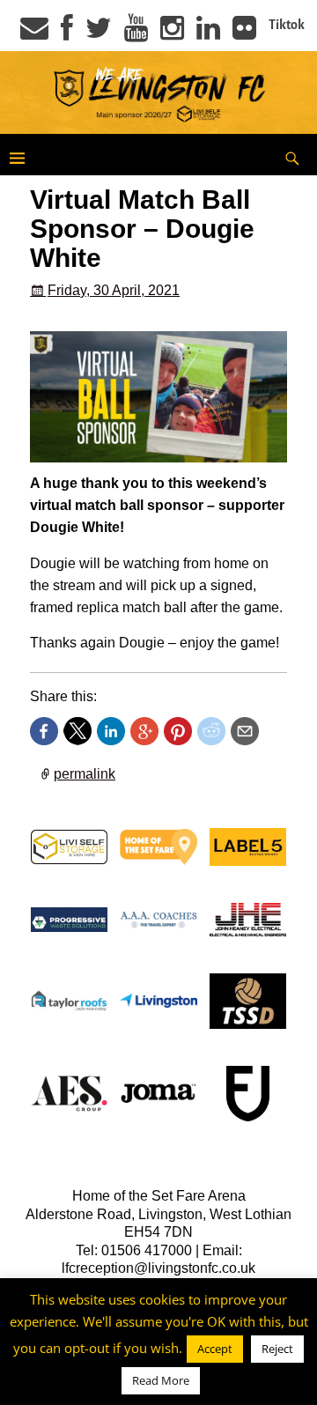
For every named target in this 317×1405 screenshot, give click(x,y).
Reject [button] (277, 1349)
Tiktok (287, 25)
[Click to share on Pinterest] (178, 731)
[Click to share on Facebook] (44, 731)
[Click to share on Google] (144, 731)
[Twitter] (98, 33)
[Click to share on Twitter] (77, 731)
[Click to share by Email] (245, 731)
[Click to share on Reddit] (211, 731)
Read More (160, 1380)
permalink (84, 773)
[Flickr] (244, 33)
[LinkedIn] (208, 33)
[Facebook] (67, 33)
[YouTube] (136, 33)
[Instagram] (172, 33)
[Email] (34, 33)
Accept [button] (214, 1349)
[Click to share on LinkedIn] (111, 731)
